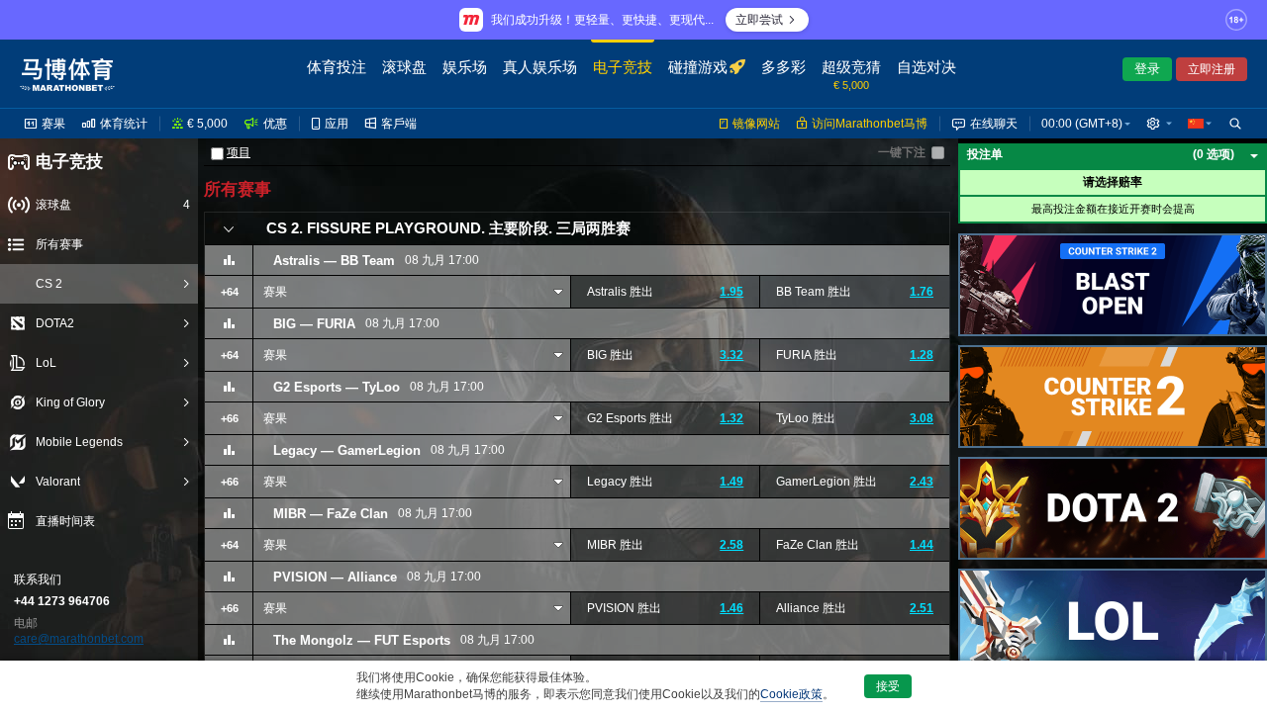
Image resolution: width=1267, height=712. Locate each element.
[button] (1159, 123)
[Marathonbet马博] (67, 74)
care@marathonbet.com (79, 639)
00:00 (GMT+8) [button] (1081, 124)
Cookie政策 (791, 694)
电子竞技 (69, 161)
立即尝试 (759, 20)
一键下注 (902, 152)
